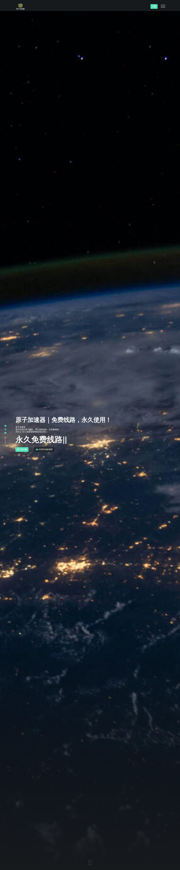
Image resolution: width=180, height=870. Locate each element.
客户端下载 (22, 450)
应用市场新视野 (45, 449)
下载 (154, 6)
